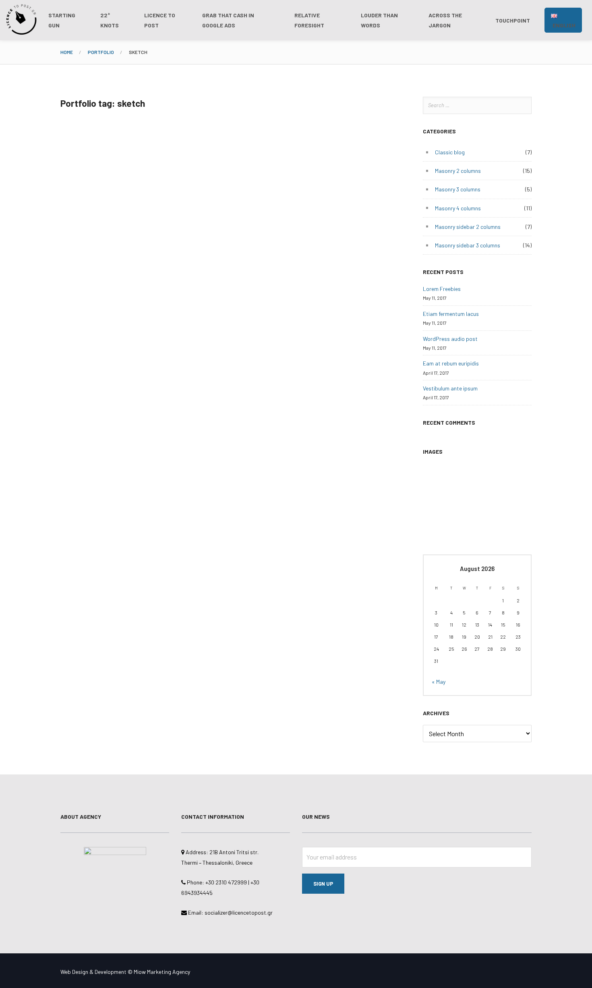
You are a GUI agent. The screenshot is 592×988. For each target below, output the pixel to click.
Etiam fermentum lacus (451, 313)
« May (438, 681)
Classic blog (450, 152)
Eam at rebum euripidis (451, 363)
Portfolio (101, 52)
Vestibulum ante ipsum (450, 388)
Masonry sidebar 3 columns (467, 245)
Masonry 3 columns (457, 189)
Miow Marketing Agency (162, 971)
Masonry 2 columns (458, 170)
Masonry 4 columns (458, 208)
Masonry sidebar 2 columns (468, 226)
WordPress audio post (450, 338)
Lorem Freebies (442, 288)
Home (66, 52)
